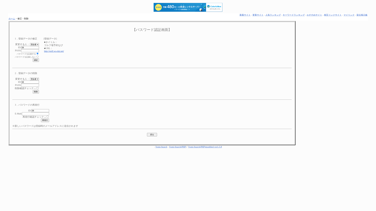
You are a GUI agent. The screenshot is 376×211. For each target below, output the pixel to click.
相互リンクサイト (333, 15)
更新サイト (257, 15)
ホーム (12, 18)
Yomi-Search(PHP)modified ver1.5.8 (205, 147)
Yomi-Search (161, 147)
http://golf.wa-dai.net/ (54, 51)
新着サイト (245, 15)
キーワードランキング (294, 15)
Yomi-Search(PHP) (177, 147)
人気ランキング (273, 15)
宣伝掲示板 (361, 15)
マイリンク (349, 15)
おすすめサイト (314, 15)
